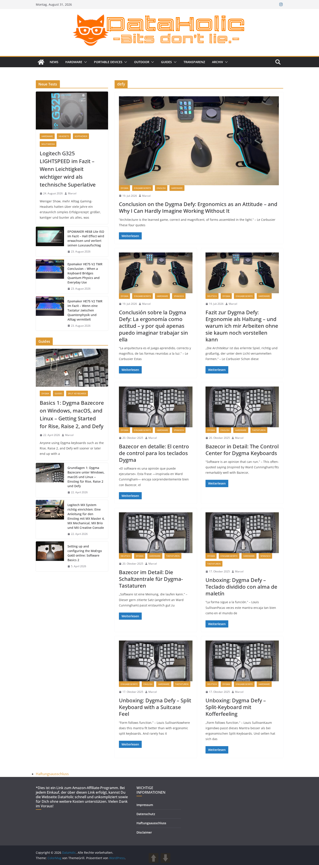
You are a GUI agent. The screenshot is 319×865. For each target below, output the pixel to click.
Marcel (146, 196)
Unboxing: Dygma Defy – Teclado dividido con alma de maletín (241, 586)
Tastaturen (259, 430)
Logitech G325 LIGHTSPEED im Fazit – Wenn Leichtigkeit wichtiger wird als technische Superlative (68, 169)
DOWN (165, 858)
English (161, 188)
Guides (166, 62)
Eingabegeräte (142, 188)
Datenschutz (145, 814)
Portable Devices (108, 62)
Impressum (144, 805)
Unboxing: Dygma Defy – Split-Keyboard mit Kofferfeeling (236, 707)
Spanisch (179, 296)
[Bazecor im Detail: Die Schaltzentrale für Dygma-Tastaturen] (155, 532)
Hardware (73, 62)
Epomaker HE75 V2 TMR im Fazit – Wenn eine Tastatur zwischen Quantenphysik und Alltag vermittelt (84, 310)
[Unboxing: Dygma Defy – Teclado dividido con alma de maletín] (242, 532)
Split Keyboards (77, 393)
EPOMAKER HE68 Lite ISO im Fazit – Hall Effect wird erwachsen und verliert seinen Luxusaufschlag (85, 238)
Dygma (124, 188)
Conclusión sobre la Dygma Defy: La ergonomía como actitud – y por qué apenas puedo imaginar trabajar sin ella (153, 326)
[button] (84, 62)
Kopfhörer (81, 136)
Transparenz (194, 62)
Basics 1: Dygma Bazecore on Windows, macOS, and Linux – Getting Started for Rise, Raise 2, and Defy (72, 414)
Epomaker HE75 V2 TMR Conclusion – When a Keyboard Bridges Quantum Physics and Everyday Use (84, 273)
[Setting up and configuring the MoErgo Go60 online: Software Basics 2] (50, 556)
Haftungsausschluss (52, 774)
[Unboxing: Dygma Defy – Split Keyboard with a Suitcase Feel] (155, 661)
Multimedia (48, 144)
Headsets (64, 136)
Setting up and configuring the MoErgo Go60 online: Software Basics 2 (84, 553)
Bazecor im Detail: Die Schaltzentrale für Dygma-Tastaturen (151, 578)
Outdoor (141, 62)
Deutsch (212, 296)
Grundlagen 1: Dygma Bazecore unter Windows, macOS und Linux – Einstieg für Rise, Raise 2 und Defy (86, 477)
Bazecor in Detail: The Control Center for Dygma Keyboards (242, 450)
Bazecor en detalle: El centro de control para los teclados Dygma (154, 453)
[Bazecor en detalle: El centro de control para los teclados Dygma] (155, 407)
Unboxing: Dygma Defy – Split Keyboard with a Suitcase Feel (155, 707)
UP (153, 858)
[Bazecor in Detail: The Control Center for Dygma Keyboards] (242, 407)
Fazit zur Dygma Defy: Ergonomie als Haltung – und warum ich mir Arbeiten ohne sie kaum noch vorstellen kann (242, 326)
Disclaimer (144, 832)
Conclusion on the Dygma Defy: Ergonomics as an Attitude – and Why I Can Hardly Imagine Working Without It (198, 207)
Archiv (217, 62)
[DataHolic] (41, 62)
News (54, 62)
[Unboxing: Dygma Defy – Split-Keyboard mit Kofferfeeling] (242, 661)
